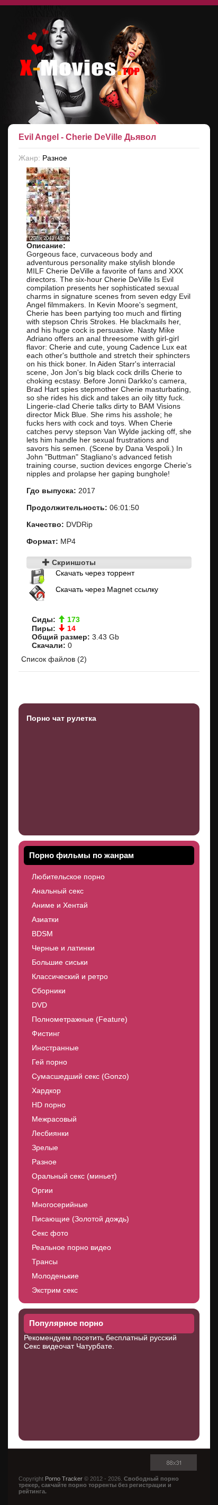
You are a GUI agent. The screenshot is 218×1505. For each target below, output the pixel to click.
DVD (39, 1005)
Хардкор (46, 1090)
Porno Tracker (64, 1478)
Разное (54, 158)
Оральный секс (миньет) (74, 1176)
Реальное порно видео (71, 1247)
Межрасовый (54, 1119)
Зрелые (45, 1147)
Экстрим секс (55, 1290)
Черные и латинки (63, 948)
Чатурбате (94, 1346)
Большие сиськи (60, 962)
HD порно (49, 1104)
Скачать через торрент (95, 573)
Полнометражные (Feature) (80, 1019)
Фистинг (46, 1033)
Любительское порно (68, 876)
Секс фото (50, 1233)
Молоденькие (55, 1276)
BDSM (42, 933)
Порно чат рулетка (61, 718)
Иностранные (55, 1047)
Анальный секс (58, 891)
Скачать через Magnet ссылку (107, 589)
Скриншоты (73, 562)
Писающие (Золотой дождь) (80, 1219)
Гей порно (49, 1062)
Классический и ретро (70, 976)
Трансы (45, 1261)
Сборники (49, 990)
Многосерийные (60, 1204)
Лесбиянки (50, 1133)
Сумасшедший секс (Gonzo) (80, 1076)
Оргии (42, 1190)
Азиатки (45, 919)
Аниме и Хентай (60, 905)
